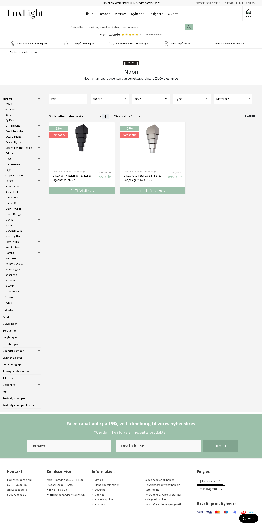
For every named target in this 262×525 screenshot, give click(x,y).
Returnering (152, 489)
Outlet (173, 14)
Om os (99, 479)
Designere (155, 14)
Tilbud (89, 14)
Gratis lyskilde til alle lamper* (31, 43)
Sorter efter (57, 116)
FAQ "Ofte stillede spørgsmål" (163, 504)
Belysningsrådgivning (208, 2)
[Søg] (189, 27)
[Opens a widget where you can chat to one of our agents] (248, 518)
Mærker (120, 14)
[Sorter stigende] (105, 116)
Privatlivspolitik (104, 499)
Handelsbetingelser (107, 484)
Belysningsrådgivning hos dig (162, 484)
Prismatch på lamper (180, 43)
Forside (14, 52)
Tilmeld (220, 446)
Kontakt (229, 2)
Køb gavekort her (155, 499)
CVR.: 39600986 (17, 484)
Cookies (99, 494)
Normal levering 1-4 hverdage (132, 43)
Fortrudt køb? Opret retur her (163, 494)
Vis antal (120, 116)
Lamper (104, 14)
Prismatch (101, 504)
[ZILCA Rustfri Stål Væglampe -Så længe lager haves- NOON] (153, 144)
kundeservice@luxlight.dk (69, 494)
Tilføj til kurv (84, 190)
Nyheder (137, 14)
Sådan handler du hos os (159, 479)
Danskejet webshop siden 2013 (231, 43)
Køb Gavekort (247, 2)
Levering (100, 489)
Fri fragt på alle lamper (82, 43)
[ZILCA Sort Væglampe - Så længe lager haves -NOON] (82, 144)
